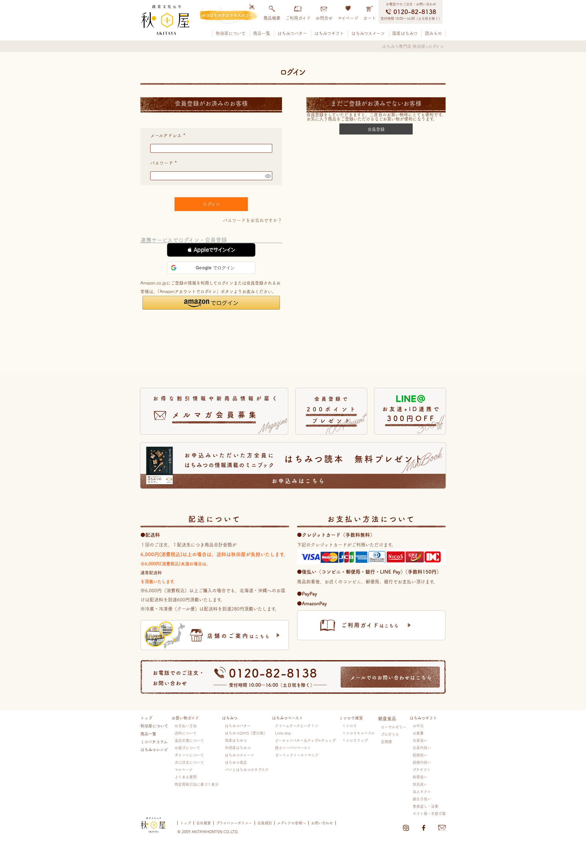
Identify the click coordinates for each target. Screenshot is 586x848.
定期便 (386, 741)
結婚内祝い (422, 762)
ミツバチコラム (154, 742)
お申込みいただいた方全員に (304, 468)
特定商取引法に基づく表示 (197, 784)
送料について (186, 733)
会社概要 (203, 823)
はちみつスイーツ (368, 33)
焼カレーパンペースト (293, 748)
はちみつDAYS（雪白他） (246, 733)
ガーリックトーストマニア (297, 755)
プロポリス (390, 734)
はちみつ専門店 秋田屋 (403, 46)
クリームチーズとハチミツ (296, 726)
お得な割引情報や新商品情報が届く (216, 407)
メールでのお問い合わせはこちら (391, 677)
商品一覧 (261, 33)
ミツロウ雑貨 (351, 718)
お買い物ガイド (185, 718)
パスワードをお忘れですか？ (252, 220)
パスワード (164, 163)
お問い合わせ (322, 823)
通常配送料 (151, 573)
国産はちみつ (405, 33)
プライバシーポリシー (234, 823)
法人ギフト (422, 791)
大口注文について (189, 762)
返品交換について (189, 740)
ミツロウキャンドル (358, 733)
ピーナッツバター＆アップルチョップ (305, 740)
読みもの (433, 33)
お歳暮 (418, 733)
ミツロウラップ (355, 740)
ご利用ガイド (298, 18)
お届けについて (187, 748)
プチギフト (422, 769)
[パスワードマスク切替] (267, 176)
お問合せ (324, 18)
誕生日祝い (422, 799)
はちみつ (229, 718)
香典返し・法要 (425, 806)
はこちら (238, 636)
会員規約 (264, 823)
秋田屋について (231, 33)
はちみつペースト (287, 718)
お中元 (418, 726)
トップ (146, 718)
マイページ (348, 18)
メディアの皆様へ (291, 823)
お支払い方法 (186, 726)
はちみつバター (292, 33)
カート (369, 18)
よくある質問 (186, 777)
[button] (211, 250)
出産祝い (420, 740)
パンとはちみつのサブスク (247, 769)
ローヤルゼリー (393, 727)
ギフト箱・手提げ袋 (429, 813)
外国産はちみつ (238, 748)
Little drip (283, 733)
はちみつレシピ (154, 750)
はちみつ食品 (236, 762)
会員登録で (332, 410)
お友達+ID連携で (411, 414)
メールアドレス (169, 135)
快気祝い (420, 784)
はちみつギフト (329, 33)
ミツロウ (349, 726)
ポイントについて (189, 755)
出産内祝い (422, 748)
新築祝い (420, 777)
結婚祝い (420, 755)
